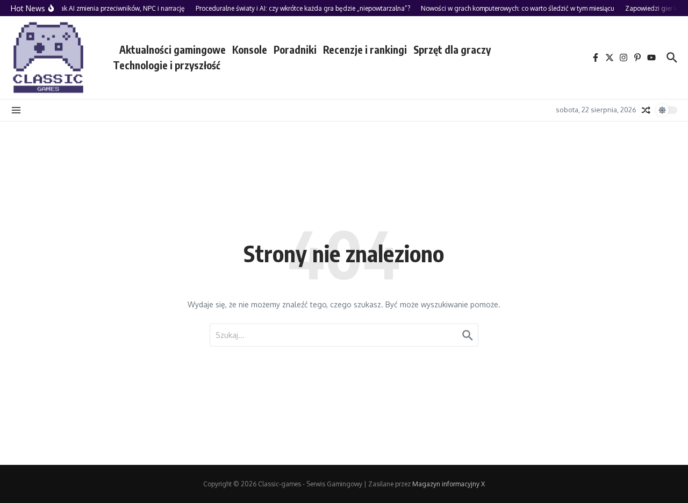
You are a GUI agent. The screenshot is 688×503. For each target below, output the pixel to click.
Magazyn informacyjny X (448, 484)
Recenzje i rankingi (365, 49)
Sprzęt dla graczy (452, 49)
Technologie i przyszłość (166, 65)
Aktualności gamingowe (172, 49)
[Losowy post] (646, 110)
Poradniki (295, 49)
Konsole (249, 49)
